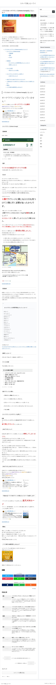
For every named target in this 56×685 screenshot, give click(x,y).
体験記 (41, 135)
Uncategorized (43, 129)
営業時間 (11, 53)
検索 (41, 9)
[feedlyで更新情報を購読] (19, 585)
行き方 (10, 57)
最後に (8, 85)
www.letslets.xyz (5, 121)
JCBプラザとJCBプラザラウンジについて (16, 79)
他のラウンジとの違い (14, 70)
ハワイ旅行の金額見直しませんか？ (14, 87)
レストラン (42, 132)
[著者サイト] (7, 585)
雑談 (41, 146)
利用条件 (9, 60)
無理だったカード (13, 64)
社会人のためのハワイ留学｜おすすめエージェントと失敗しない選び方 (47, 36)
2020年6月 (42, 103)
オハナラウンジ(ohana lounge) (13, 51)
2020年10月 (42, 91)
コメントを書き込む (19, 672)
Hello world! (42, 20)
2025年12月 (42, 86)
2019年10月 (42, 120)
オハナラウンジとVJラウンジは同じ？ (15, 74)
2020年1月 (42, 117)
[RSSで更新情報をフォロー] (30, 585)
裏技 (41, 143)
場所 (10, 55)
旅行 (41, 138)
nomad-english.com (6, 283)
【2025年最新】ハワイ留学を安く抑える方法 (47, 24)
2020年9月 (42, 94)
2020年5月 (42, 106)
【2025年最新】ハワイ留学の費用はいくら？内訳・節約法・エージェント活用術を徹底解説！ (47, 29)
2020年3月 (42, 111)
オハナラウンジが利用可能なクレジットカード (19, 62)
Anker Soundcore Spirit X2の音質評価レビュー (47, 41)
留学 (41, 140)
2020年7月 (42, 100)
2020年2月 (42, 114)
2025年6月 (42, 88)
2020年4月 (42, 109)
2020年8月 (42, 97)
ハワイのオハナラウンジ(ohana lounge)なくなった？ (16, 49)
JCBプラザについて (13, 76)
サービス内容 (10, 68)
